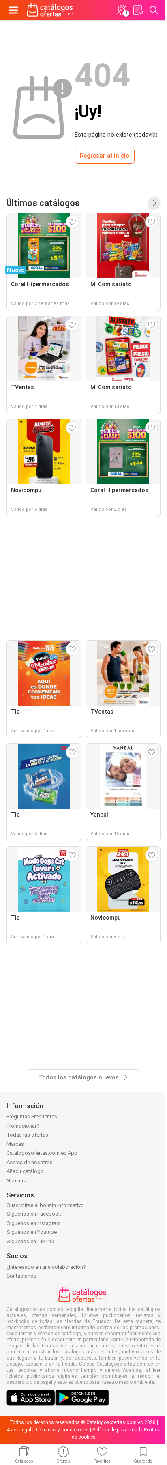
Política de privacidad (116, 1430)
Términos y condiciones (62, 1430)
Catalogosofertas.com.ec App (41, 1153)
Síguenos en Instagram (33, 1223)
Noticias (16, 1181)
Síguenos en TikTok (30, 1241)
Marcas (15, 1144)
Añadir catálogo (25, 1171)
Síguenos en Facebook (33, 1214)
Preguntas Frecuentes (31, 1116)
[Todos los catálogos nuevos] (154, 203)
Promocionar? (22, 1126)
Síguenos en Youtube (31, 1232)
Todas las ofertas (27, 1135)
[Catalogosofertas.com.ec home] (51, 10)
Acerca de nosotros (29, 1162)
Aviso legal (19, 1430)
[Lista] (137, 10)
